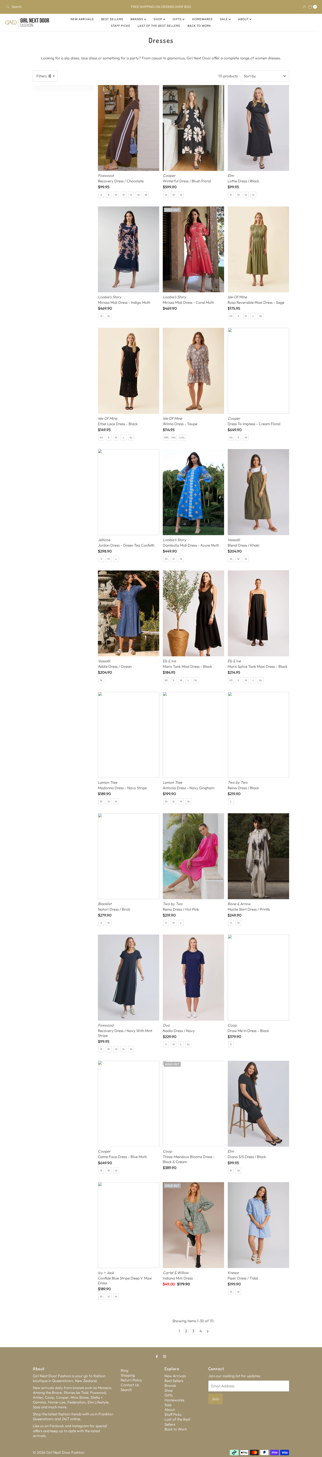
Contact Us (130, 1384)
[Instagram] (164, 1356)
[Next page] (208, 1331)
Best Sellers (112, 19)
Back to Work (199, 25)
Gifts (177, 19)
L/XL (182, 437)
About (243, 19)
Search (126, 1389)
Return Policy (131, 1380)
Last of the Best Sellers (159, 25)
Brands (137, 19)
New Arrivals (82, 19)
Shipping (128, 1375)
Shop (158, 19)
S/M (166, 437)
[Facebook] (157, 1356)
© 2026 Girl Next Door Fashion (58, 1452)
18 (146, 194)
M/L (174, 437)
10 (116, 194)
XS (230, 316)
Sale (224, 19)
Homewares (202, 19)
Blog (124, 1370)
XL (260, 316)
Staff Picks (120, 25)
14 (131, 194)
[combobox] (55, 6)
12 (123, 194)
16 (138, 194)
